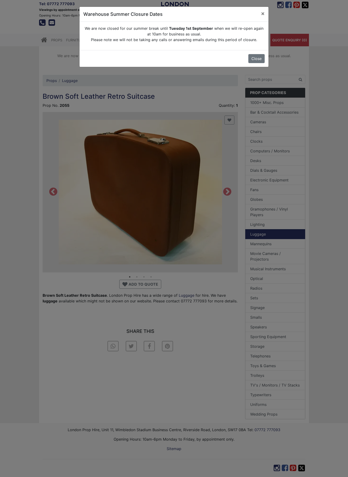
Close (256, 58)
